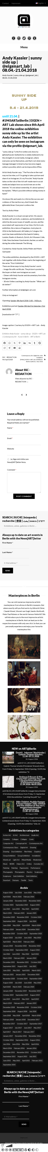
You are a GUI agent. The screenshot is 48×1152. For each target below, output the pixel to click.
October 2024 (36, 917)
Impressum (16, 3)
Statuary (15, 880)
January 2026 (8, 901)
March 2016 (7, 1048)
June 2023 (28, 938)
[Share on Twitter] (14, 343)
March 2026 (17, 897)
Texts (30, 880)
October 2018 (36, 1007)
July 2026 (18, 893)
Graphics (37, 852)
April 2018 (26, 1015)
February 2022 (19, 958)
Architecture (24, 835)
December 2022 (21, 946)
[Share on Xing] (9, 348)
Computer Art (8, 843)
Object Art (20, 864)
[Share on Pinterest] (19, 343)
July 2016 (6, 1044)
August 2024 (22, 921)
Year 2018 (39, 361)
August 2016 (35, 1040)
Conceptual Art (21, 843)
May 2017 (37, 1028)
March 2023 (17, 942)
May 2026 (37, 893)
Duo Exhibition (16, 852)
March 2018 (36, 1015)
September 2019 (22, 995)
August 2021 (22, 966)
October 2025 (8, 905)
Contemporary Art (27, 355)
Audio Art (35, 835)
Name (10, 428)
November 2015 (23, 1052)
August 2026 (8, 893)
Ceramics (6, 839)
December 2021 (9, 962)
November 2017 (9, 1024)
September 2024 (9, 921)
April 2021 (26, 970)
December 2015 (9, 1052)
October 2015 (36, 1052)
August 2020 (8, 983)
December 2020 (33, 974)
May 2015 (16, 1061)
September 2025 (22, 905)
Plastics (29, 872)
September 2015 (9, 1056)
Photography (8, 872)
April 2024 (26, 925)
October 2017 (22, 1024)
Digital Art (36, 355)
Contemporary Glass (10, 847)
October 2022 (8, 950)
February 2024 (8, 929)
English (41, 3)
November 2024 (23, 917)
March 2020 (17, 987)
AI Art (15, 835)
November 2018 (23, 1007)
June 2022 (16, 954)
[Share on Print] (19, 348)
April (7, 360)
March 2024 (36, 925)
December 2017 (33, 1020)
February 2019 (19, 1003)
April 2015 (26, 1061)
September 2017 (36, 1024)
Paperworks (24, 868)
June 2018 (7, 1015)
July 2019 (6, 999)
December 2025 (21, 901)
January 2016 (31, 1048)
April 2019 (35, 999)
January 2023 (8, 946)
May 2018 (16, 1015)
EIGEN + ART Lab (30, 359)
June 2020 (28, 983)
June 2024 (7, 925)
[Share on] (39, 343)
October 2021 (36, 962)
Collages (15, 839)
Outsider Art (38, 864)
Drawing (33, 847)
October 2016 (8, 1040)
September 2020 (36, 979)
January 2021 (21, 974)
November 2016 (35, 1036)
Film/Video (28, 852)
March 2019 (7, 1003)
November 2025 (35, 901)
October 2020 (22, 979)
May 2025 (25, 909)
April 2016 (35, 1044)
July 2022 (6, 954)
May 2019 (25, 999)
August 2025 (35, 905)
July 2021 (32, 966)
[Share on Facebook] (4, 343)
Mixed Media (26, 860)
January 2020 (8, 991)
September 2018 (9, 1011)
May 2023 (37, 938)
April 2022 (35, 954)
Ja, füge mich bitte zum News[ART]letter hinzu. (18, 460)
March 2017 (17, 1032)
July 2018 (32, 1011)
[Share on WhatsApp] (9, 343)
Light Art (16, 860)
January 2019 (31, 1003)
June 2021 (7, 970)
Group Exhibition (9, 856)
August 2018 (22, 1011)
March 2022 (7, 958)
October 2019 (8, 995)
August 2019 (35, 995)
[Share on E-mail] (14, 348)
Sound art (6, 880)
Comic (31, 839)
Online (29, 864)
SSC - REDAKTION (9, 357)
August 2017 (8, 1028)
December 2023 (33, 929)
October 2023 (22, 934)
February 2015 (37, 1061)
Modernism (37, 860)
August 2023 (8, 938)
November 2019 (35, 991)
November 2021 (23, 962)
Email (10, 438)
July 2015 (32, 1056)
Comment (11, 470)
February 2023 (29, 942)
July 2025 (6, 909)
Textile (23, 880)
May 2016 (25, 1044)
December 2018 (9, 1007)
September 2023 (36, 934)
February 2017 (29, 1032)
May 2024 (16, 925)
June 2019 (16, 999)
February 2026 (29, 897)
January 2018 (21, 1020)
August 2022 (35, 950)
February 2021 (8, 974)
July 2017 (18, 1028)
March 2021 (36, 970)
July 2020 (18, 983)
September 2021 (9, 966)
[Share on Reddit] (4, 348)
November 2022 (35, 946)
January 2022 (31, 958)
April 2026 (7, 897)
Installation (36, 856)
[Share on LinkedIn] (24, 343)
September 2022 (22, 950)
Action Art (7, 835)
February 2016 (19, 1048)
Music (5, 864)
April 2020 (7, 987)
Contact (5, 3)
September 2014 (9, 1065)
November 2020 (9, 979)
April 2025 (35, 909)
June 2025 (16, 909)
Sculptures (39, 872)
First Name (7, 543)
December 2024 (9, 917)
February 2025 (19, 913)
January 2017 (8, 1036)
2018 (11, 360)
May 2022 (25, 954)
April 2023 (7, 942)
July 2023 (18, 938)
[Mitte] (22, 359)
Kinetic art (7, 860)
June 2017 (28, 1028)
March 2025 (7, 913)
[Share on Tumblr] (34, 343)
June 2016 (16, 1044)
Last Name (7, 552)
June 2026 (28, 893)
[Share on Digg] (29, 343)
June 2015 (7, 1061)
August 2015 (22, 1056)
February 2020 (29, 987)
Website (10, 449)
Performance (35, 868)
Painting (6, 868)
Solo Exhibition (18, 876)
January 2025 (31, 913)
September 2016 (22, 1040)
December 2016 (21, 1036)
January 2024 (21, 929)
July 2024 (32, 921)
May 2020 (37, 983)
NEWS (12, 864)
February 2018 (8, 1020)
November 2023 (9, 934)
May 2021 (16, 970)
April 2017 (7, 1032)
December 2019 (21, 991)
